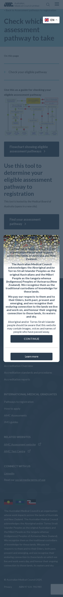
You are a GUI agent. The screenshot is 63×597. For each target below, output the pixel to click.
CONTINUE (31, 338)
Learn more (31, 356)
